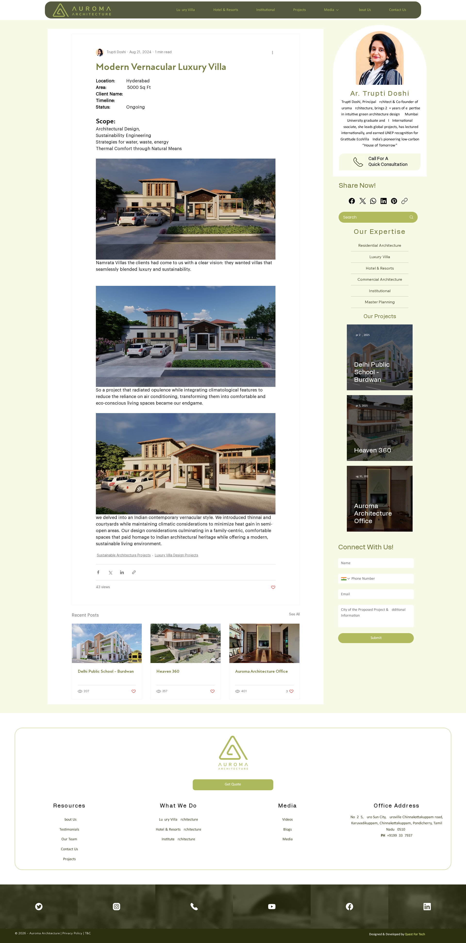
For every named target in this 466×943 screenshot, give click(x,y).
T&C (88, 933)
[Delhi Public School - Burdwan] (107, 643)
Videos (287, 820)
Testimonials (69, 830)
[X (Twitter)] (362, 201)
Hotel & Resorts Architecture (178, 830)
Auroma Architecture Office (261, 671)
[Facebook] (352, 201)
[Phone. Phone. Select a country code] (345, 579)
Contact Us (69, 849)
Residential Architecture (379, 245)
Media (288, 839)
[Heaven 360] (185, 643)
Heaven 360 (167, 671)
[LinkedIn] (384, 201)
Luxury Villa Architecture (178, 820)
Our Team (69, 839)
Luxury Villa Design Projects (176, 555)
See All (294, 614)
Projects (69, 859)
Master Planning (380, 301)
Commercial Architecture (380, 279)
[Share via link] (134, 572)
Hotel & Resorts (380, 268)
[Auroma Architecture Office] (264, 643)
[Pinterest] (394, 201)
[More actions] (272, 52)
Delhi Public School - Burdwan (106, 671)
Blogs (287, 830)
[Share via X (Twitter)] (110, 572)
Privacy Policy (72, 933)
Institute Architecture (178, 839)
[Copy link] (404, 201)
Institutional (380, 290)
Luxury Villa (379, 256)
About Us (69, 820)
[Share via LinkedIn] (122, 572)
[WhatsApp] (373, 201)
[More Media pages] (337, 10)
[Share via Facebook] (98, 572)
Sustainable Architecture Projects (124, 555)
